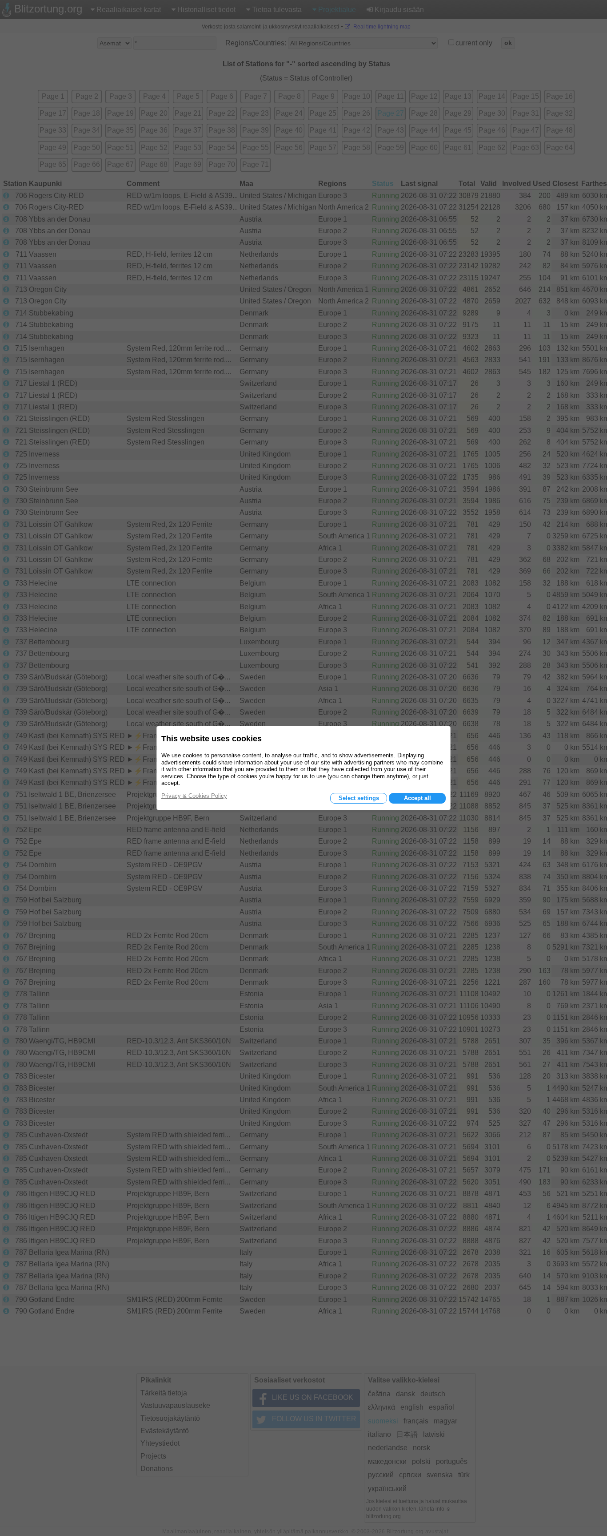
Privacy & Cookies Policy (194, 795)
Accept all (417, 798)
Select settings (359, 798)
